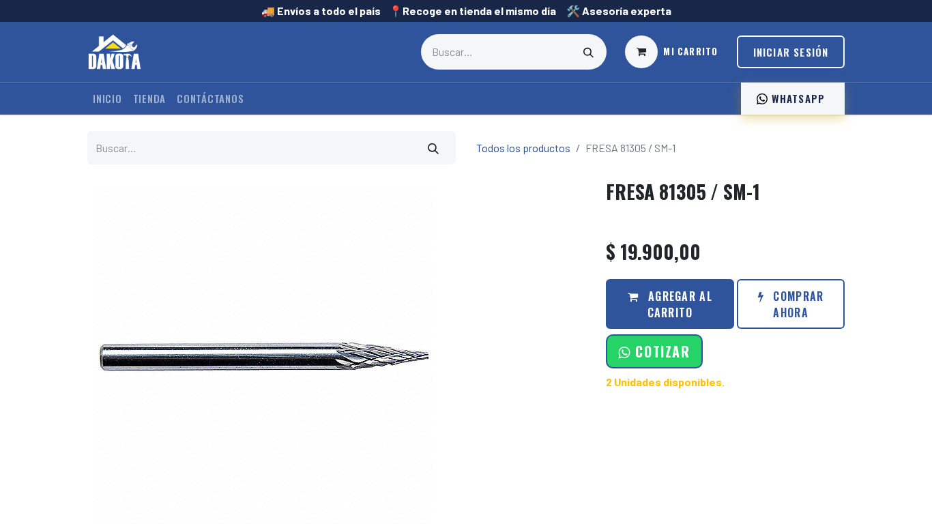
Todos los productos (523, 147)
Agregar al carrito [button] (678, 304)
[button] (654, 351)
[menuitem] (107, 98)
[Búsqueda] (589, 52)
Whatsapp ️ (798, 98)
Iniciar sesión (791, 51)
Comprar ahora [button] (797, 304)
